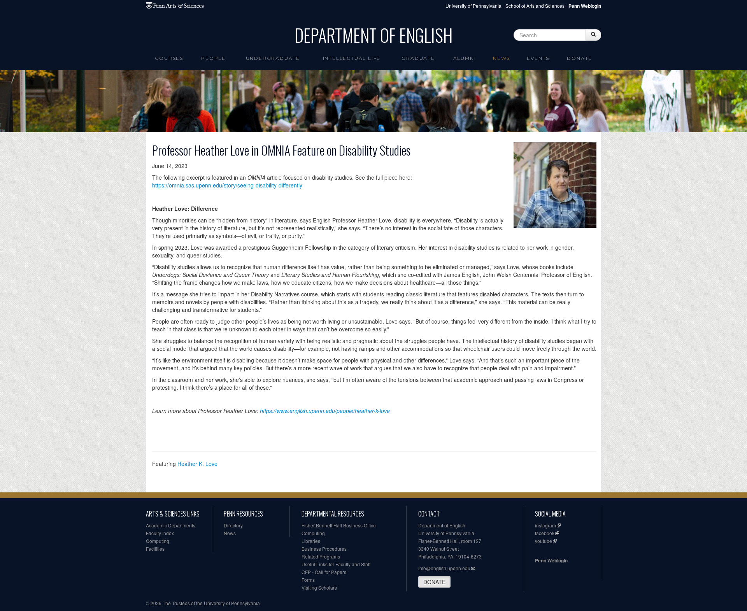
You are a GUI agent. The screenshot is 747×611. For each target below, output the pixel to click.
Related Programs (321, 556)
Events (538, 58)
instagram (545, 525)
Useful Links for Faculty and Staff (336, 564)
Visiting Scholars (319, 587)
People (213, 58)
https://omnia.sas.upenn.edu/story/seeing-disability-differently (227, 185)
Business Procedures (324, 548)
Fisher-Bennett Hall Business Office (339, 525)
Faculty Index (160, 533)
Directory (233, 525)
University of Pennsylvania (473, 5)
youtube (543, 540)
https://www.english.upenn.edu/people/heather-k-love (325, 411)
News (501, 58)
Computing (157, 540)
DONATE (434, 582)
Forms (308, 579)
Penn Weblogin (551, 560)
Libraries (311, 540)
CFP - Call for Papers (324, 572)
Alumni (464, 58)
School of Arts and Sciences (535, 5)
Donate (579, 58)
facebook (544, 533)
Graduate (418, 58)
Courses (169, 58)
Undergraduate (273, 58)
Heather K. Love (197, 463)
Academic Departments (170, 525)
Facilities (155, 548)
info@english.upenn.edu (444, 568)
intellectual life (352, 58)
